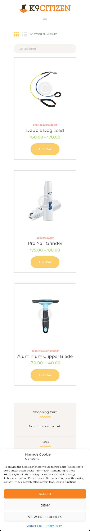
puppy (50, 237)
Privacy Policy (53, 525)
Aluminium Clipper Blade (45, 356)
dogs (36, 124)
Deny (45, 505)
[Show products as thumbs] (16, 34)
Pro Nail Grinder (45, 243)
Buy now (45, 149)
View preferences (45, 517)
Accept (45, 494)
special (53, 124)
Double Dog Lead (45, 130)
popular (44, 124)
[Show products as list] (24, 34)
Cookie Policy (34, 525)
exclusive (43, 350)
